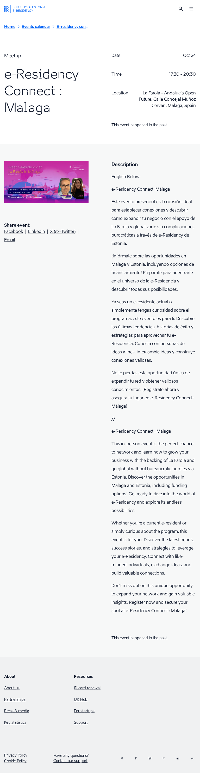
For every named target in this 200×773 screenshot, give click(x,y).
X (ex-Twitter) (63, 231)
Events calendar (36, 26)
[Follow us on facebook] (136, 758)
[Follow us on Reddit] (178, 758)
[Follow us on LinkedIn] (192, 758)
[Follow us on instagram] (150, 758)
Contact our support (70, 760)
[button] (191, 9)
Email (9, 239)
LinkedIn (36, 231)
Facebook (13, 231)
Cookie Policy (15, 761)
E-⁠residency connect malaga (73, 26)
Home (9, 26)
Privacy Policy (15, 755)
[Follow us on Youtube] (164, 758)
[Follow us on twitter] (122, 758)
